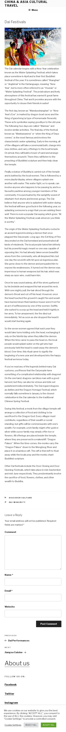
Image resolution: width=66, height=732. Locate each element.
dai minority (17, 502)
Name (9, 575)
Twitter (9, 693)
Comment (10, 532)
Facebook (11, 684)
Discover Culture (20, 498)
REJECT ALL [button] (31, 725)
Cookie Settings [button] (13, 725)
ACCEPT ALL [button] (48, 725)
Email (8, 590)
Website (10, 606)
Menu (35, 10)
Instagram (11, 702)
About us (17, 663)
